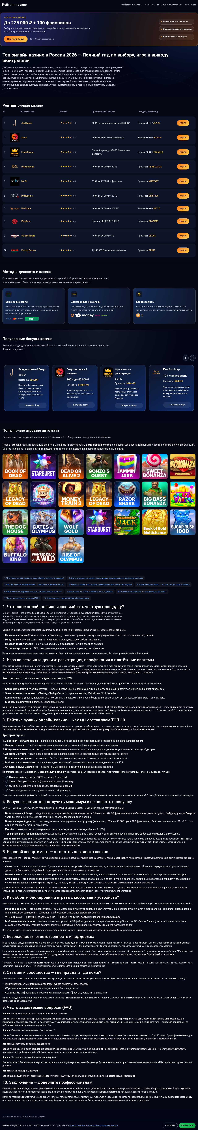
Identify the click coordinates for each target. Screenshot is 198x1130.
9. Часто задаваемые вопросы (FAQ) (21, 598)
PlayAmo (25, 221)
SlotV (24, 137)
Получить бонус (15, 39)
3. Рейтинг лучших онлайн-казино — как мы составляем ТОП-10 (34, 584)
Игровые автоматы (169, 4)
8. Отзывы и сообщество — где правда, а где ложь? (142, 591)
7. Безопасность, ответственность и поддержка (90, 591)
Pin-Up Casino (28, 250)
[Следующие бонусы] (193, 358)
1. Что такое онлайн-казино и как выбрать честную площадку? (34, 578)
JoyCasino (26, 123)
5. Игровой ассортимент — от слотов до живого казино (163, 584)
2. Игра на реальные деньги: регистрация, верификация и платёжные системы (106, 578)
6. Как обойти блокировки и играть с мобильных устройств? (33, 591)
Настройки (170, 1125)
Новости (190, 4)
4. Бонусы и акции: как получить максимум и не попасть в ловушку (100, 584)
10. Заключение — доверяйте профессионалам (66, 598)
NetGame (26, 208)
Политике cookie (77, 1125)
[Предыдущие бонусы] (186, 358)
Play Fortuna (27, 166)
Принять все (187, 1125)
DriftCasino (27, 196)
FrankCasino (27, 152)
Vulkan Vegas (28, 235)
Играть (183, 123)
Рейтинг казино (14, 5)
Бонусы (149, 4)
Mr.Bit (24, 181)
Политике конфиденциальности (102, 1125)
